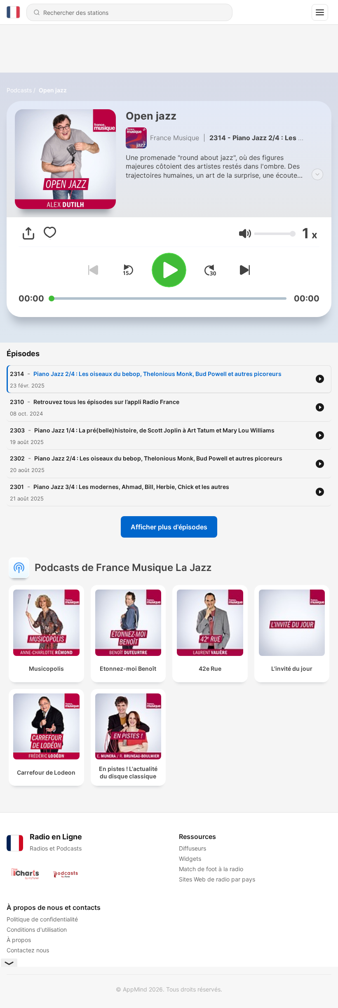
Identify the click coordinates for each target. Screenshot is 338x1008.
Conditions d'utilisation (37, 929)
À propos (19, 939)
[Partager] (28, 233)
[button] (245, 234)
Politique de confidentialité (42, 919)
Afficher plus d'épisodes (169, 527)
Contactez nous (28, 950)
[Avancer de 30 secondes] (210, 270)
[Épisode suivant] (243, 270)
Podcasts (19, 90)
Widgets (190, 858)
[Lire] (169, 270)
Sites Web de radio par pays (217, 879)
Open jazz (53, 90)
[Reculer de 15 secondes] (128, 270)
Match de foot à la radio (211, 868)
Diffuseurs (192, 848)
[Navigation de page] (320, 12)
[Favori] (50, 233)
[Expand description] (317, 174)
